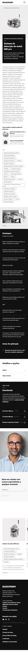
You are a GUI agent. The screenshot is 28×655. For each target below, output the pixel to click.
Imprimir (4, 629)
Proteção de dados (7, 632)
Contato (4, 606)
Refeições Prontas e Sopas (10, 196)
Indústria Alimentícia (9, 191)
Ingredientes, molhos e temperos (11, 171)
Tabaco (12, 176)
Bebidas (19, 161)
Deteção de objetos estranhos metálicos (13, 166)
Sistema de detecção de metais (11, 8)
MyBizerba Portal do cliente (10, 604)
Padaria (6, 174)
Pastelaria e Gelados (9, 163)
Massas (6, 176)
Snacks (20, 179)
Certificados (5, 638)
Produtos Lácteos (16, 168)
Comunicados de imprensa (10, 610)
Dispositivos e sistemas (9, 188)
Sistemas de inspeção (9, 161)
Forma (17, 199)
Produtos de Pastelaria (9, 194)
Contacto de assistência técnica (11, 602)
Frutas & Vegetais (8, 199)
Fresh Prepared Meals (9, 155)
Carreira (4, 608)
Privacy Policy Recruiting (9, 635)
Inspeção (6, 168)
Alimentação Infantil (16, 174)
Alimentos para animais (9, 179)
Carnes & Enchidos (8, 202)
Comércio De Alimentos (9, 158)
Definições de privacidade (9, 641)
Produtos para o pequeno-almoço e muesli (12, 185)
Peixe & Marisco (7, 182)
